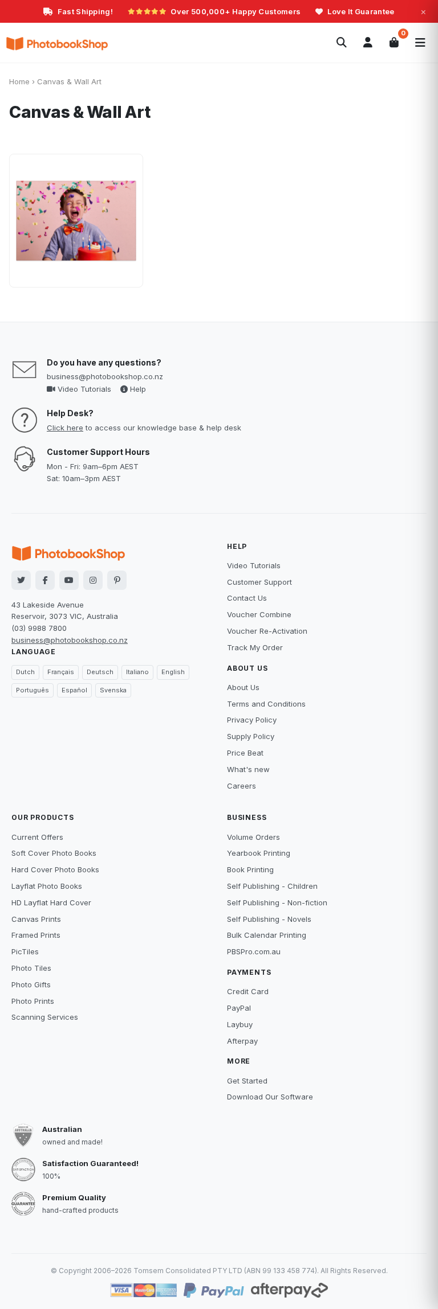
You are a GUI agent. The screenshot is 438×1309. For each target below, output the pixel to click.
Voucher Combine (259, 614)
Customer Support (259, 581)
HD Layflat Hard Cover (51, 902)
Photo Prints (32, 1001)
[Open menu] (420, 43)
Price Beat (245, 752)
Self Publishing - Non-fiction (277, 902)
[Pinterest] (117, 580)
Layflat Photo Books (46, 886)
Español (74, 690)
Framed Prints (35, 934)
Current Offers (37, 837)
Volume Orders (253, 837)
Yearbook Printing (258, 852)
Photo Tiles (31, 967)
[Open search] (342, 43)
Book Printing (250, 869)
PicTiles (25, 951)
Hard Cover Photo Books (55, 869)
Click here (65, 427)
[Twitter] (21, 580)
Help (137, 388)
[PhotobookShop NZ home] (57, 42)
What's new (248, 769)
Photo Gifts (31, 984)
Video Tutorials (83, 388)
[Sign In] (368, 43)
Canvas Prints (36, 919)
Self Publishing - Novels (269, 919)
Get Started (247, 1080)
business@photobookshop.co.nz (105, 376)
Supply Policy (250, 736)
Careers (241, 785)
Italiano (137, 672)
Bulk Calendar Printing (266, 934)
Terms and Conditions (266, 703)
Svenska (113, 690)
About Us (243, 687)
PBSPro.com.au (254, 951)
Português (32, 690)
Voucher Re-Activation (267, 630)
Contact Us (247, 597)
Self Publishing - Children (272, 886)
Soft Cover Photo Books (53, 852)
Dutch (25, 672)
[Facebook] (45, 580)
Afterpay (242, 1040)
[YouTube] (69, 580)
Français (60, 672)
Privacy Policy (252, 719)
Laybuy (240, 1024)
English (173, 672)
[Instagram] (93, 580)
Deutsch (100, 672)
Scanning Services (44, 1016)
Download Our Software (270, 1096)
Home (19, 81)
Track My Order (255, 647)
